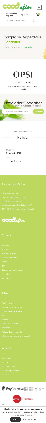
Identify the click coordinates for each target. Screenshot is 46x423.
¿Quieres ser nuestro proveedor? (16, 336)
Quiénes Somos (8, 303)
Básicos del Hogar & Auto (12, 270)
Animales (6, 274)
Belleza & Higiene (9, 253)
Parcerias (6, 328)
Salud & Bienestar (9, 258)
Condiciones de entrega (12, 311)
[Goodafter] (17, 6)
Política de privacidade (12, 332)
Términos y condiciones (12, 307)
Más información (29, 419)
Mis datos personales (11, 370)
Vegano (5, 262)
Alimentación (7, 245)
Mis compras (7, 362)
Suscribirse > (38, 111)
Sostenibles (6, 278)
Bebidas (5, 249)
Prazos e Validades (10, 324)
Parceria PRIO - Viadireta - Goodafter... (15, 153)
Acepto (15, 419)
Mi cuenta (6, 358)
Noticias (5, 319)
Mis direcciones (8, 366)
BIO (3, 266)
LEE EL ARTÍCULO (12, 161)
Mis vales (5, 375)
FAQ (3, 315)
